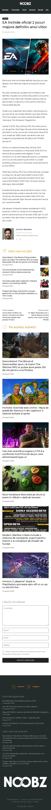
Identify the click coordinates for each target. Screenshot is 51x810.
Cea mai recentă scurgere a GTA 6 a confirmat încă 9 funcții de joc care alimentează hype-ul (23, 454)
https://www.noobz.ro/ (24, 233)
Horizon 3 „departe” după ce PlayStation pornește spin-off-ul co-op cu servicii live (24, 584)
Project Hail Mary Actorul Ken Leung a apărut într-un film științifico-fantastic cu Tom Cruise (19, 293)
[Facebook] (17, 239)
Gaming (5, 18)
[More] (35, 71)
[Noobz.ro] (25, 4)
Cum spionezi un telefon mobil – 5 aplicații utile (21, 718)
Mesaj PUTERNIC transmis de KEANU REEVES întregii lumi (25, 712)
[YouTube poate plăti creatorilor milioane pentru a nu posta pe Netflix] (44, 283)
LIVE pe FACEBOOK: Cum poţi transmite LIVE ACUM (23, 723)
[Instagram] (20, 239)
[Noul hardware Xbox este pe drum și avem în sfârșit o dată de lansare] (25, 478)
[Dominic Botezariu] (8, 234)
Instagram (35, 687)
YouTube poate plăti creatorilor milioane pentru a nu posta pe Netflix (19, 282)
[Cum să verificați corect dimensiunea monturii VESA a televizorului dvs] (44, 272)
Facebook (20, 687)
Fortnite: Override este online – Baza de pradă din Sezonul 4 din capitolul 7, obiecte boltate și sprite (25, 410)
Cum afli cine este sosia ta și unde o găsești (19, 706)
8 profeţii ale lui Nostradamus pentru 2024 (19, 701)
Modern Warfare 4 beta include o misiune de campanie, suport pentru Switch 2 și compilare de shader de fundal (24, 539)
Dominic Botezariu (24, 229)
